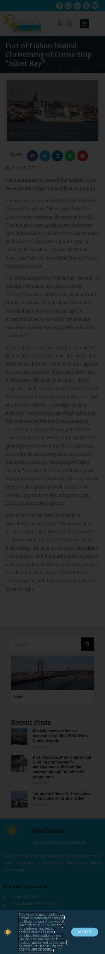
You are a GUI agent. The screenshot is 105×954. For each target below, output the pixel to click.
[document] (52, 477)
